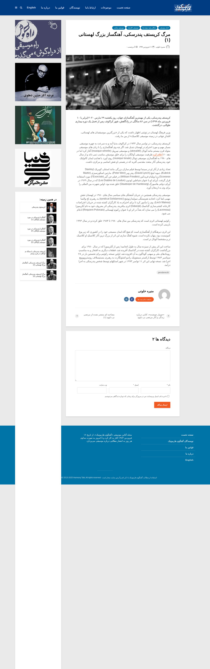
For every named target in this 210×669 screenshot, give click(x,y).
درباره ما (45, 7)
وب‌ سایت (103, 385)
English (31, 7)
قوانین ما (59, 7)
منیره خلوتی (160, 47)
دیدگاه (168, 348)
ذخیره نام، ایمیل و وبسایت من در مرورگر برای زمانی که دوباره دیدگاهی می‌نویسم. (136, 396)
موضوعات (106, 7)
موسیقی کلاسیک (133, 28)
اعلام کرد (158, 154)
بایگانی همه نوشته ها (149, 28)
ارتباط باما (90, 7)
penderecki (163, 272)
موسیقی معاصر (119, 28)
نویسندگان (74, 7)
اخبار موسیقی (164, 28)
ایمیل (136, 385)
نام (168, 385)
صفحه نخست (123, 7)
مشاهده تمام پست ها (144, 299)
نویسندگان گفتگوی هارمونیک (180, 441)
